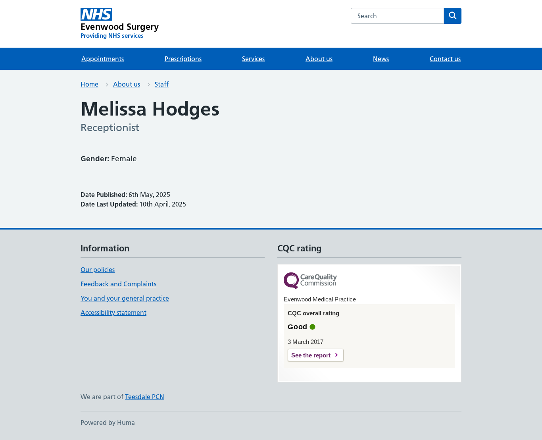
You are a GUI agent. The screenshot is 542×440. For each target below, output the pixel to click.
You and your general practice (125, 298)
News (381, 59)
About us (319, 59)
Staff (162, 84)
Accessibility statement (113, 312)
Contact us (445, 59)
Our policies (98, 270)
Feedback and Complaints (118, 284)
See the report (311, 355)
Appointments (102, 59)
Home (89, 84)
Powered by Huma (108, 422)
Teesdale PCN (144, 397)
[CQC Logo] (310, 281)
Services (253, 59)
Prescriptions (183, 59)
